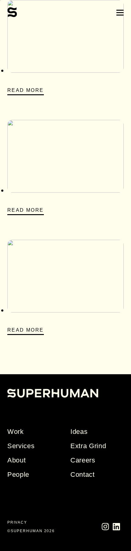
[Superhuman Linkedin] (116, 529)
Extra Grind (88, 446)
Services (20, 446)
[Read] (65, 70)
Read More (25, 90)
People (18, 474)
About (16, 460)
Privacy (17, 522)
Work (15, 431)
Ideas (78, 431)
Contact (82, 474)
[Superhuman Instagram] (105, 529)
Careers (82, 460)
